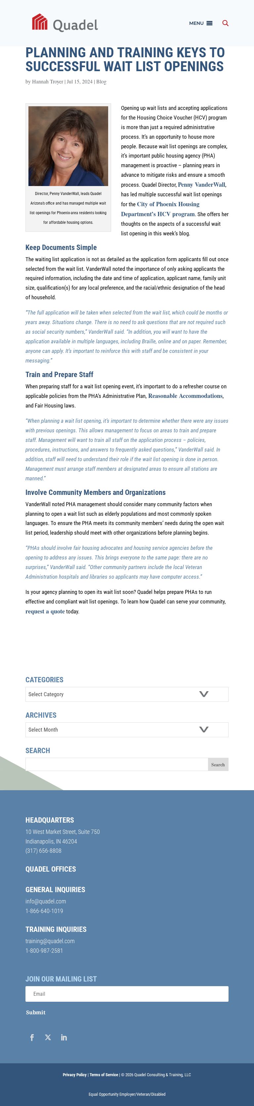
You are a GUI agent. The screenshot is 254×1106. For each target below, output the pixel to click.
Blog (101, 81)
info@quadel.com (45, 901)
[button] (196, 23)
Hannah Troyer (47, 81)
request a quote (45, 611)
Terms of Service (104, 1074)
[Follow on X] (48, 1037)
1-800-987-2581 (44, 950)
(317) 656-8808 (43, 850)
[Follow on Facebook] (32, 1037)
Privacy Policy (75, 1074)
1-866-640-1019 (44, 910)
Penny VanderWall (201, 184)
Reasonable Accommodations (185, 395)
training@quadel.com (50, 941)
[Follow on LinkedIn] (63, 1037)
